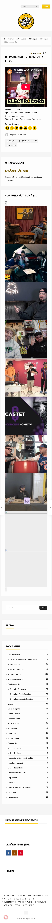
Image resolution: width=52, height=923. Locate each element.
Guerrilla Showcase (18, 689)
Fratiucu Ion (15, 664)
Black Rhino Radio (15, 768)
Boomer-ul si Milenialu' (17, 773)
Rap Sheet (12, 778)
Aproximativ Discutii (16, 679)
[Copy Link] (30, 128)
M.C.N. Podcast (14, 753)
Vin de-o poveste (15, 748)
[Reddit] (25, 128)
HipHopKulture (14, 655)
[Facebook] (7, 128)
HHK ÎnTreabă (34, 896)
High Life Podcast (15, 763)
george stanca (24, 141)
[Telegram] (16, 128)
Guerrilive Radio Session (20, 694)
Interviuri (40, 902)
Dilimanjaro (11, 141)
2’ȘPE (22, 896)
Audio (30, 902)
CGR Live (12, 733)
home (35, 141)
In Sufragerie (13, 738)
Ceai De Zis (13, 797)
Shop (14, 896)
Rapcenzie (12, 743)
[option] (26, 225)
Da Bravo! (12, 792)
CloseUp (11, 782)
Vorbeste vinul (14, 719)
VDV (46, 896)
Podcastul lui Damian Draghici (20, 758)
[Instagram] (14, 853)
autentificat (21, 177)
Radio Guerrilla (14, 684)
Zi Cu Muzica (13, 723)
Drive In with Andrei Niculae (19, 787)
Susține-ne (28, 905)
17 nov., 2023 (25, 135)
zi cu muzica (11, 145)
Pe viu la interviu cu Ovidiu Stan (23, 660)
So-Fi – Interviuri (17, 669)
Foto (17, 905)
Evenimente (10, 902)
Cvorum (11, 704)
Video (21, 902)
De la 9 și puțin (14, 709)
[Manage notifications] (6, 917)
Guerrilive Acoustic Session (21, 699)
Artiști (7, 899)
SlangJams (12, 728)
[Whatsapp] (12, 128)
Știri (31, 899)
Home (6, 896)
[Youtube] (20, 853)
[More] (35, 128)
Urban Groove (14, 714)
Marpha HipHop (14, 674)
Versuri (8, 905)
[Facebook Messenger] (21, 128)
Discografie (20, 899)
